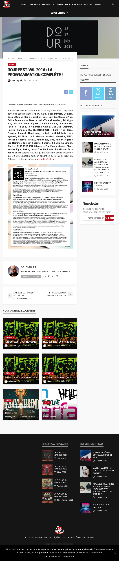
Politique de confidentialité (73, 537)
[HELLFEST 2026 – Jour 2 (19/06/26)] (21, 369)
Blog (67, 4)
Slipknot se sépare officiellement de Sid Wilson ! (97, 133)
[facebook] (49, 276)
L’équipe (38, 537)
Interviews (58, 4)
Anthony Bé (17, 80)
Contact (90, 537)
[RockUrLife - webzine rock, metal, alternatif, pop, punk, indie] (6, 4)
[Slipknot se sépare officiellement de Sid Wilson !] (98, 126)
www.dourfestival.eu (47, 159)
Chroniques (34, 4)
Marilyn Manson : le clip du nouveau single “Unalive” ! (103, 146)
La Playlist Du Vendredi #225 (60, 467)
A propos (29, 537)
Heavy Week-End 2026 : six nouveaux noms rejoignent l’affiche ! (18, 407)
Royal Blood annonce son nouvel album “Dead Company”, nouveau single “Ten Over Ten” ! (102, 166)
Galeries (88, 4)
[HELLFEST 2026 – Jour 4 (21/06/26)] (21, 333)
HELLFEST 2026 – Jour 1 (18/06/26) (59, 377)
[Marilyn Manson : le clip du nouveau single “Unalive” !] (87, 147)
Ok (45, 556)
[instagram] (57, 276)
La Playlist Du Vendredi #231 (60, 495)
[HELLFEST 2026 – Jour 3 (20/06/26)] (59, 333)
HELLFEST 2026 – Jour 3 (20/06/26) (59, 342)
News (23, 4)
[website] (44, 276)
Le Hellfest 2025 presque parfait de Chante (55, 408)
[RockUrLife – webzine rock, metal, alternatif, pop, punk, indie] (59, 529)
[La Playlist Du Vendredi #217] (47, 455)
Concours (77, 4)
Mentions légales (52, 537)
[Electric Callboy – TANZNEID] (87, 186)
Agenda (98, 4)
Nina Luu (12, 346)
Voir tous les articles (31, 276)
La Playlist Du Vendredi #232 (60, 481)
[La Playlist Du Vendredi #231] (47, 497)
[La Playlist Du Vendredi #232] (47, 483)
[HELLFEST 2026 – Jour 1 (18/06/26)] (59, 369)
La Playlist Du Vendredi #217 (60, 453)
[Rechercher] (113, 4)
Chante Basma (49, 417)
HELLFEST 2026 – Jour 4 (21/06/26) (20, 342)
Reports (46, 4)
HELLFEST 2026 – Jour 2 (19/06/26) (20, 377)
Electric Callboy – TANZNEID (103, 184)
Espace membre (58, 13)
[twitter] (53, 276)
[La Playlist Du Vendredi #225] (47, 469)
